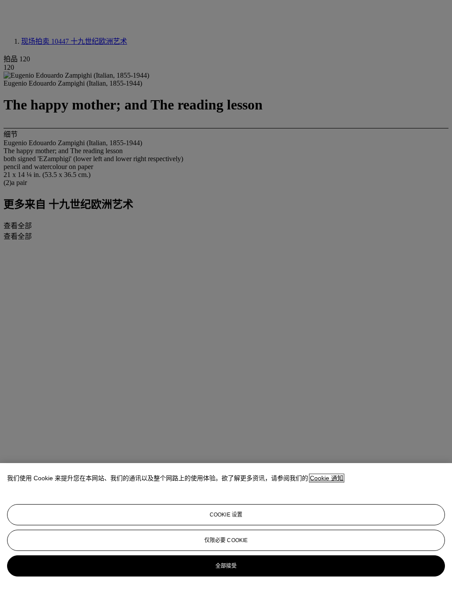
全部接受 (226, 566)
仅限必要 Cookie (226, 540)
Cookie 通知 (326, 478)
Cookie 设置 (226, 515)
